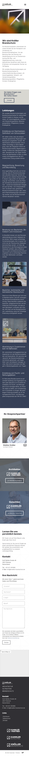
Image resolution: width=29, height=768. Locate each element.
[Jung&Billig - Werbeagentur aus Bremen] (22, 753)
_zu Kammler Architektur (14, 480)
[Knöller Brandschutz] (7, 4)
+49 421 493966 (10, 567)
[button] (25, 4)
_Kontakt (4, 720)
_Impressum (6, 716)
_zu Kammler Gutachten (14, 513)
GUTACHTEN (7, 689)
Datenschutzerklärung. (13, 638)
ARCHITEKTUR (7, 686)
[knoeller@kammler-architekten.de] (25, 445)
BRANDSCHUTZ (8, 691)
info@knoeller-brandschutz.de (16, 569)
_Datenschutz (6, 718)
